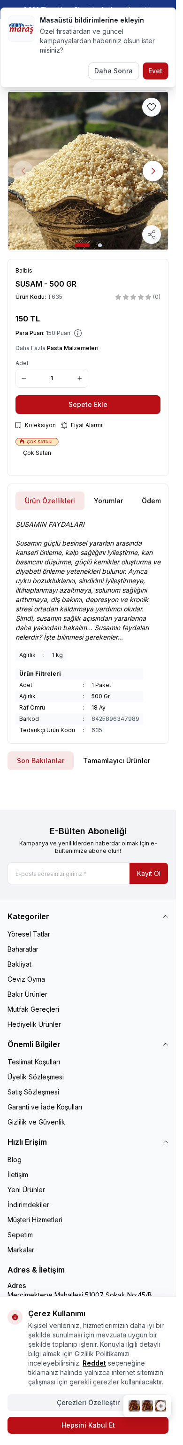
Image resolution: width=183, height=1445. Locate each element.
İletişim (18, 1175)
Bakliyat (19, 964)
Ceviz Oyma (26, 979)
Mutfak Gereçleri (33, 1009)
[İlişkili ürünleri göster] (147, 1406)
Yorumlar (108, 501)
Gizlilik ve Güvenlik (36, 1122)
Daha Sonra (113, 71)
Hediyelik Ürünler (34, 1024)
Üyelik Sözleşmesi (36, 1077)
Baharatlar (23, 949)
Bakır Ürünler (27, 994)
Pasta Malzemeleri (73, 347)
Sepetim (20, 1235)
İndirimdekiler (28, 1205)
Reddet (94, 1363)
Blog (15, 1160)
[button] (82, 245)
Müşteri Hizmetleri (35, 1220)
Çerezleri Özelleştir (88, 1402)
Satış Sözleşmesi (33, 1092)
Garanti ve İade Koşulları (45, 1107)
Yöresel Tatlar (29, 934)
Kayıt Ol (148, 873)
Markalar (21, 1250)
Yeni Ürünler (26, 1190)
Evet (155, 71)
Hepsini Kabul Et (88, 1425)
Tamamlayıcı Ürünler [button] (116, 761)
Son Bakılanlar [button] (40, 761)
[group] (88, 171)
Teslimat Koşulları (34, 1062)
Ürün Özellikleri (50, 501)
